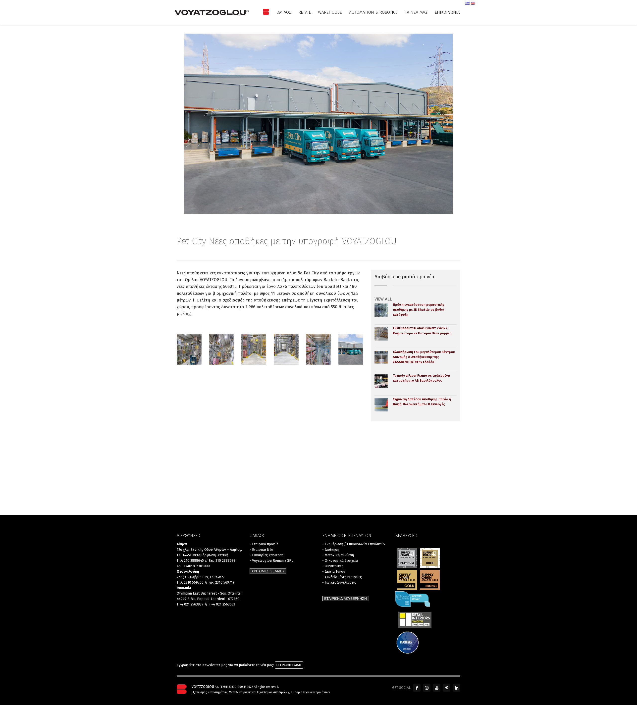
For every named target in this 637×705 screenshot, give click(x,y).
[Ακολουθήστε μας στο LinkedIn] (456, 688)
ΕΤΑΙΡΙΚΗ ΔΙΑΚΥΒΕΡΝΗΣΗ (345, 599)
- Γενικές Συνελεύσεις (339, 582)
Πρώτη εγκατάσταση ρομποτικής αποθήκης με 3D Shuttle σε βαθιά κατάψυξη (418, 309)
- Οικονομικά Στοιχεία (340, 560)
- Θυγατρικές (332, 566)
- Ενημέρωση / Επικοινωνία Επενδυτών (353, 544)
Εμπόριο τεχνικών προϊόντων (310, 692)
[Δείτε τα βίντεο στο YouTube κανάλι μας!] (436, 688)
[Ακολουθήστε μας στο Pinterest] (446, 688)
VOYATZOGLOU (203, 687)
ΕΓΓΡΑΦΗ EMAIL (289, 665)
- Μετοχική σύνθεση (338, 555)
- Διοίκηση (330, 550)
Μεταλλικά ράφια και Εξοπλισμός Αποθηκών (258, 692)
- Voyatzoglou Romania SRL (271, 560)
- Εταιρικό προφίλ (264, 544)
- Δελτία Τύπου (333, 571)
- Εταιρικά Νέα (261, 550)
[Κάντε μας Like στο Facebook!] (417, 688)
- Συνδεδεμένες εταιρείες (342, 577)
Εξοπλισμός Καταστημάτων (209, 692)
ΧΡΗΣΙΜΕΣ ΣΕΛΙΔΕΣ (268, 571)
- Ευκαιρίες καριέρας (266, 555)
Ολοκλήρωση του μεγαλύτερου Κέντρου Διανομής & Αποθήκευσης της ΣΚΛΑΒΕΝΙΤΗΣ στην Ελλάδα (424, 357)
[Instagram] (426, 688)
